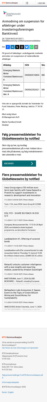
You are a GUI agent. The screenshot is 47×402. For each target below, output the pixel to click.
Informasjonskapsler (10, 382)
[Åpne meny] (27, 3)
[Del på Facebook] (8, 47)
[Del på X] (17, 47)
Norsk (4, 392)
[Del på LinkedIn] (12, 47)
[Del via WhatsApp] (31, 47)
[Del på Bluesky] (27, 47)
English (11, 392)
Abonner (9, 163)
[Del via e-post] (36, 47)
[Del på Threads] (22, 47)
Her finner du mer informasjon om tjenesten (20, 348)
